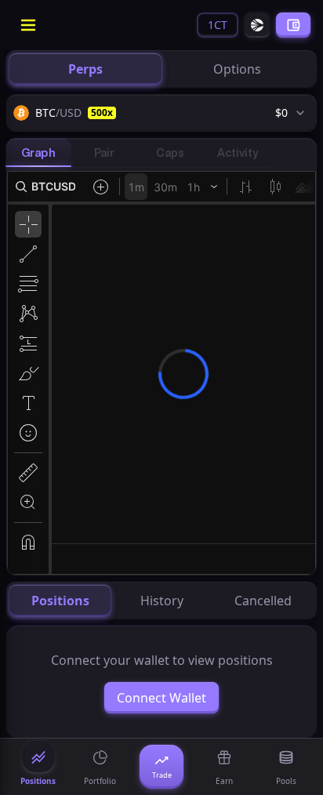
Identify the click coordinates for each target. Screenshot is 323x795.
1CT (217, 24)
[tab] (85, 69)
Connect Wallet (161, 697)
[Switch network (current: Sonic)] (257, 25)
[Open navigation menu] (28, 25)
